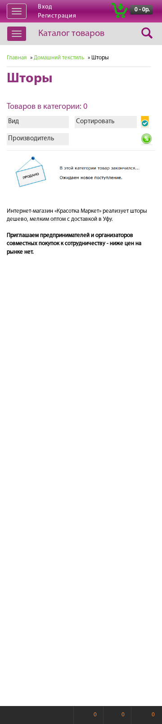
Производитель (31, 138)
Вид (13, 121)
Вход (45, 7)
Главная (17, 58)
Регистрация (57, 16)
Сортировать (95, 121)
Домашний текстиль (59, 58)
